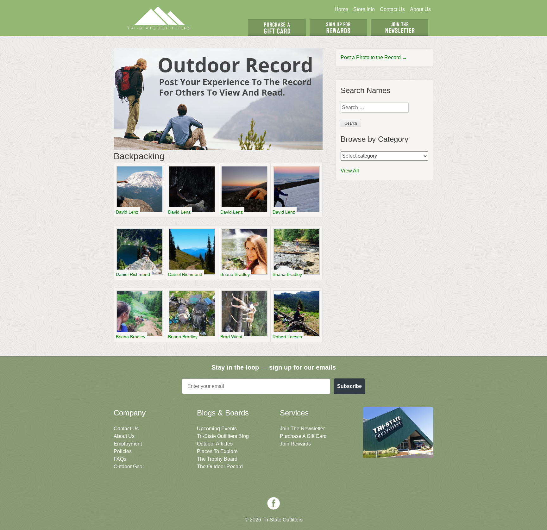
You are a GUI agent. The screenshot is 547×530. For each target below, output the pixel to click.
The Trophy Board (217, 459)
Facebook (273, 503)
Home (341, 9)
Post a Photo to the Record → (374, 57)
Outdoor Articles (215, 443)
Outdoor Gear (129, 466)
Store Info (364, 9)
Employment (128, 443)
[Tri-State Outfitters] (159, 17)
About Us (420, 9)
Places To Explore (217, 451)
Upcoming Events (217, 428)
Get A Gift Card (277, 27)
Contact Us (392, 9)
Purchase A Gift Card (303, 436)
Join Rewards (295, 443)
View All (350, 170)
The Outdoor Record (220, 466)
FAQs (120, 459)
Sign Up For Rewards (338, 27)
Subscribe (349, 386)
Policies (123, 451)
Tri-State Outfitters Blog (223, 436)
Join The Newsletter (399, 27)
